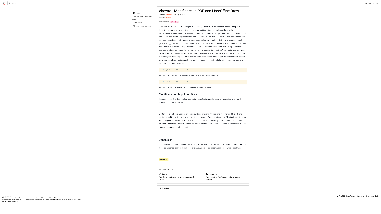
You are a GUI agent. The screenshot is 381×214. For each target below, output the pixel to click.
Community (360, 196)
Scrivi (375, 3)
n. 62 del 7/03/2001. (77, 199)
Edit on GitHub (164, 22)
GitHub (367, 196)
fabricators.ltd (15, 201)
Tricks (368, 3)
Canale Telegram (351, 196)
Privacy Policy (375, 196)
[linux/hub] (4, 3)
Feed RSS (340, 196)
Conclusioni (137, 22)
